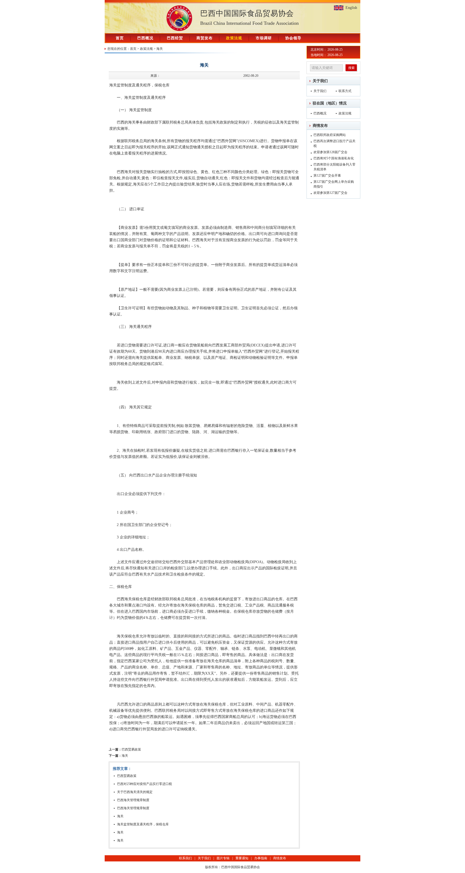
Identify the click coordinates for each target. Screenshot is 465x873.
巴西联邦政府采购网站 (329, 135)
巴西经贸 (175, 38)
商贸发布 (204, 38)
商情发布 (320, 126)
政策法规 (234, 38)
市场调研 (264, 38)
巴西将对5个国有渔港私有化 (333, 158)
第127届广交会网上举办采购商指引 (333, 184)
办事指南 (260, 858)
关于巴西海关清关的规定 (135, 792)
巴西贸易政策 (125, 749)
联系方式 (345, 91)
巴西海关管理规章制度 (133, 800)
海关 (159, 49)
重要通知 (241, 858)
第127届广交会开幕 (327, 175)
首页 (120, 38)
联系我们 (185, 858)
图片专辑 (223, 858)
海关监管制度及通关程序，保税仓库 (143, 824)
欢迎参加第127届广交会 (330, 193)
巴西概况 (145, 38)
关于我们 (320, 81)
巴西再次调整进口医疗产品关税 (334, 143)
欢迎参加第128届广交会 (330, 152)
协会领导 (293, 38)
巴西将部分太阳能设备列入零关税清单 (334, 167)
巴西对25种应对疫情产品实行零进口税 (144, 784)
